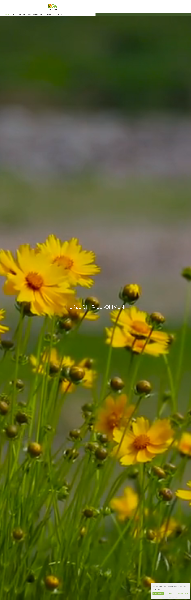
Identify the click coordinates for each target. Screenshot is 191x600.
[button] (61, 14)
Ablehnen (170, 593)
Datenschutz (171, 597)
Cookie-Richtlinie (165, 597)
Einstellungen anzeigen (182, 593)
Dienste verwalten (157, 589)
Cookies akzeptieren (158, 593)
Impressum (177, 597)
